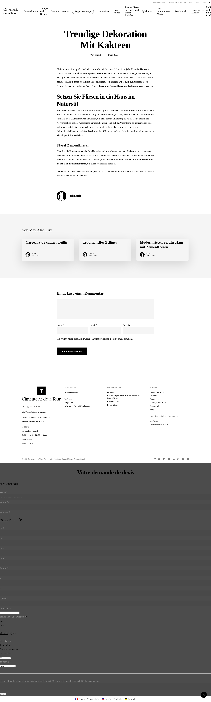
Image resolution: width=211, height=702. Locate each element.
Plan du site (48, 459)
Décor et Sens (112, 405)
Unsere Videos (113, 402)
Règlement (68, 403)
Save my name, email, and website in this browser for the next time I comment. (96, 338)
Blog (152, 409)
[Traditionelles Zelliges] (105, 250)
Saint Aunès (154, 399)
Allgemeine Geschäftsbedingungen (77, 406)
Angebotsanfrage (71, 392)
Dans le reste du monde (159, 424)
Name (60, 325)
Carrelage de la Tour (158, 403)
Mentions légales (60, 459)
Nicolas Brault (79, 459)
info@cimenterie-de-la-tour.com (34, 412)
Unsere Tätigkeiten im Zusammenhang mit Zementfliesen (123, 397)
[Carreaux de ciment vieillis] (48, 250)
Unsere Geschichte (157, 392)
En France (154, 421)
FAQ (66, 396)
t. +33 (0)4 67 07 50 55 (31, 406)
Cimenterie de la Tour (10, 11)
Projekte (110, 392)
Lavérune (153, 396)
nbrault (98, 55)
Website (126, 325)
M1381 (102, 131)
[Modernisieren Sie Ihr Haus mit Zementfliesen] (162, 250)
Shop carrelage (155, 406)
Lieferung (68, 399)
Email (93, 325)
